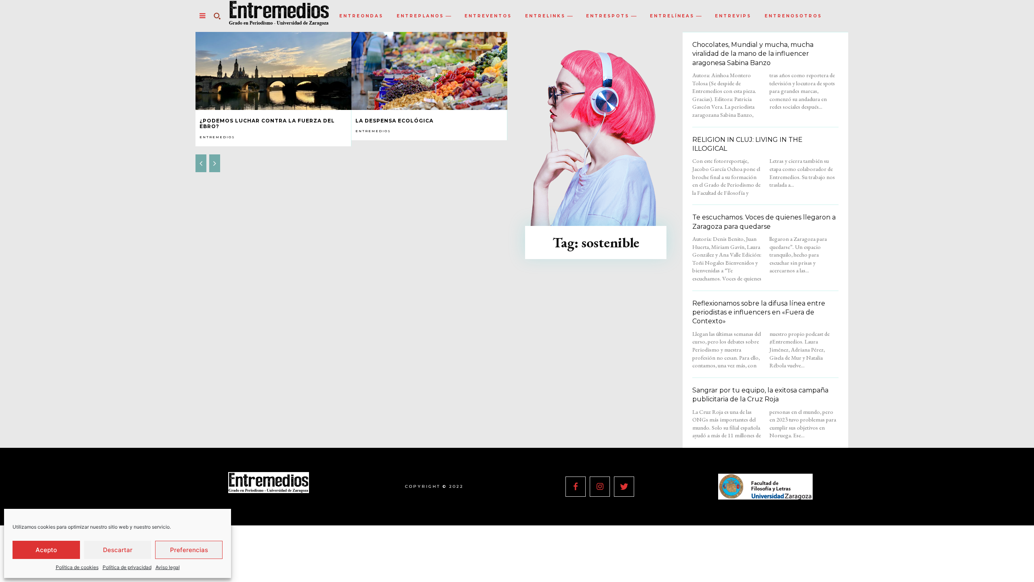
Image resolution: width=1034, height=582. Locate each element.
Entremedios (217, 137)
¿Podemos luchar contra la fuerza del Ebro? (267, 123)
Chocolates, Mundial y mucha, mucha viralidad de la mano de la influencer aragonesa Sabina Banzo (752, 54)
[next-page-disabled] (214, 163)
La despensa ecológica (394, 121)
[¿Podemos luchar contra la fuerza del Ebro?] (273, 71)
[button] (217, 15)
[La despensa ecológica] (429, 71)
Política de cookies (77, 567)
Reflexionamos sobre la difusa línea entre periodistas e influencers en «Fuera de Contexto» (758, 312)
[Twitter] (624, 487)
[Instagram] (600, 487)
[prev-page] (200, 163)
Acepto (46, 550)
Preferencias (189, 550)
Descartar (117, 550)
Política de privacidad (127, 567)
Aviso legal (168, 567)
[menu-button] (202, 16)
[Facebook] (575, 487)
